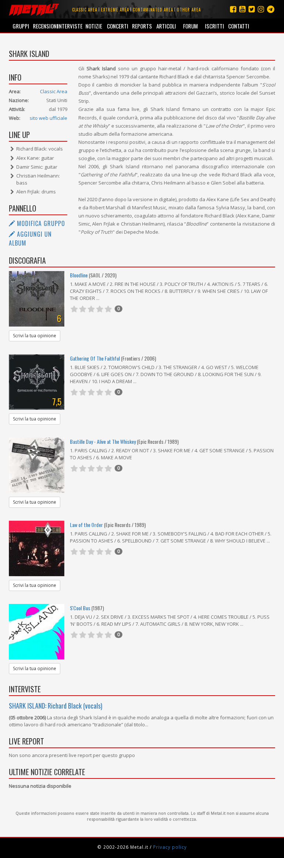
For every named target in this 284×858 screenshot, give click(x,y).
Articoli (166, 26)
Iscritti (214, 26)
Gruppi (21, 26)
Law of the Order (86, 524)
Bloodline (79, 275)
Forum (190, 26)
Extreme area (115, 9)
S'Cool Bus (80, 608)
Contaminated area (153, 9)
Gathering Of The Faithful (95, 358)
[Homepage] (33, 9)
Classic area (84, 9)
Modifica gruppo (40, 223)
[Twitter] (251, 9)
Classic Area (53, 91)
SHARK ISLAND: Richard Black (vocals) (55, 705)
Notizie (93, 26)
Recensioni (45, 26)
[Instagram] (270, 9)
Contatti (238, 26)
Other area (189, 9)
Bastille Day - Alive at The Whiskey (103, 441)
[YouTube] (242, 9)
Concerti (117, 26)
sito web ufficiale (48, 118)
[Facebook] (233, 9)
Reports (142, 26)
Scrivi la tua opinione (34, 335)
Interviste (69, 26)
